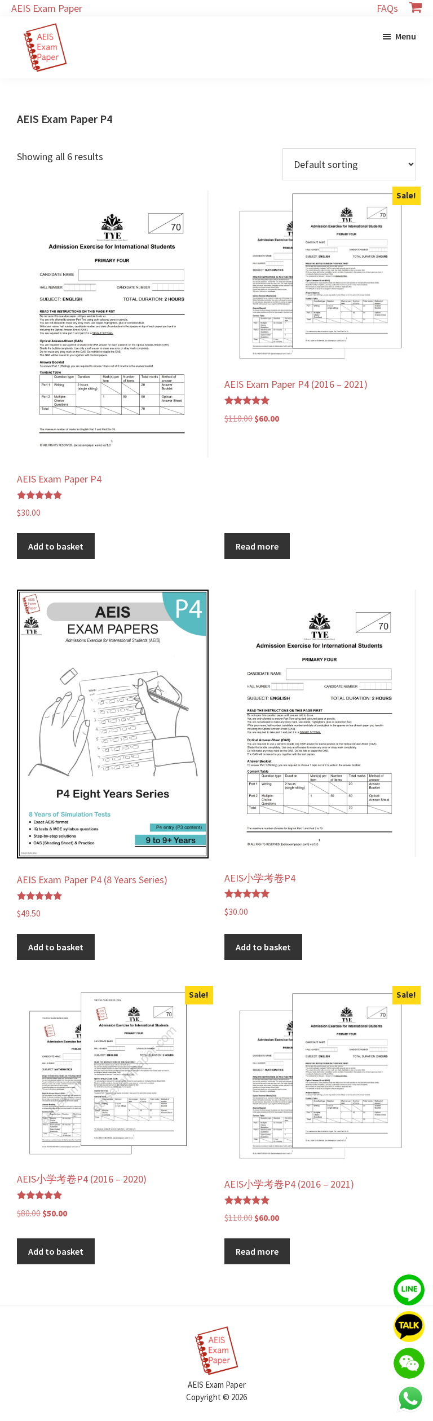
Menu (405, 36)
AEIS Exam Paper (46, 8)
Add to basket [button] (55, 546)
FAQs (387, 8)
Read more (257, 546)
